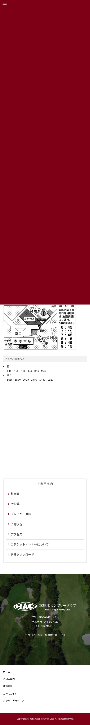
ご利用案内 (45, 483)
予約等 (15, 504)
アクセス (16, 534)
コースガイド (10, 693)
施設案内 (7, 686)
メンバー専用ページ (13, 700)
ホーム (6, 672)
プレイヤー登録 (21, 514)
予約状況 (16, 524)
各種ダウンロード (22, 554)
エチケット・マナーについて (30, 544)
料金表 (15, 494)
